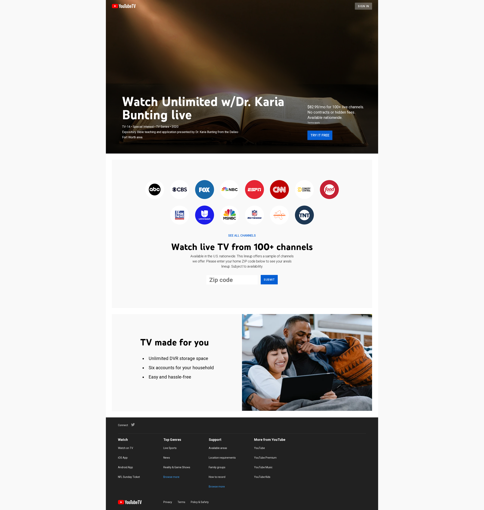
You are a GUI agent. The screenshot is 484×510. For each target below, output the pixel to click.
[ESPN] (254, 190)
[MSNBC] (229, 215)
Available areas (218, 448)
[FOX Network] (204, 190)
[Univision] (204, 215)
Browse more (171, 476)
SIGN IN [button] (363, 6)
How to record (217, 476)
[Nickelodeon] (279, 215)
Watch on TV (125, 448)
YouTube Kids (262, 476)
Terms (181, 502)
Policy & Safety (200, 502)
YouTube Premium (265, 457)
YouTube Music (263, 467)
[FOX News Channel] (179, 215)
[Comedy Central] (304, 190)
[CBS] (179, 190)
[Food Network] (329, 190)
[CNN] (279, 190)
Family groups (217, 467)
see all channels (242, 235)
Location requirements (222, 457)
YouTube (259, 448)
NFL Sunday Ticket (129, 476)
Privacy (167, 502)
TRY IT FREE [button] (319, 135)
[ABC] (154, 190)
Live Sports (170, 448)
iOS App (123, 457)
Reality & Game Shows (176, 467)
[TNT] (304, 215)
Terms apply (313, 123)
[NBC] (229, 190)
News (166, 457)
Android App (125, 467)
